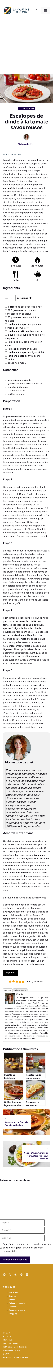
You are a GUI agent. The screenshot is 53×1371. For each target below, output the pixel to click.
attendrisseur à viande (19, 380)
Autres (12, 1300)
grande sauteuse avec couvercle (25, 383)
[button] (37, 10)
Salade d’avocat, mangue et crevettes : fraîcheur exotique (36, 1156)
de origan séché (26, 352)
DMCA (6, 1354)
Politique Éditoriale (11, 1350)
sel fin (11, 359)
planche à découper (18, 387)
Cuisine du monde (26, 108)
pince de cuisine (16, 390)
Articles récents (20, 990)
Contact (6, 1333)
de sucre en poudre (22, 348)
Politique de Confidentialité (15, 1347)
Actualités (13, 1293)
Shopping (13, 1314)
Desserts (12, 1307)
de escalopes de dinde (25, 306)
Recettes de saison (17, 1310)
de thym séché (24, 355)
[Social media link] (4, 1274)
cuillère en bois (16, 394)
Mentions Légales (10, 1343)
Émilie (30, 144)
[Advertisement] (26, 45)
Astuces (12, 1296)
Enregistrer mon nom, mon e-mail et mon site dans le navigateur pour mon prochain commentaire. (27, 1248)
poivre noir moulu (17, 362)
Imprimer (10, 972)
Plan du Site (8, 1340)
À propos (8, 990)
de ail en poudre (25, 331)
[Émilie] (10, 1002)
